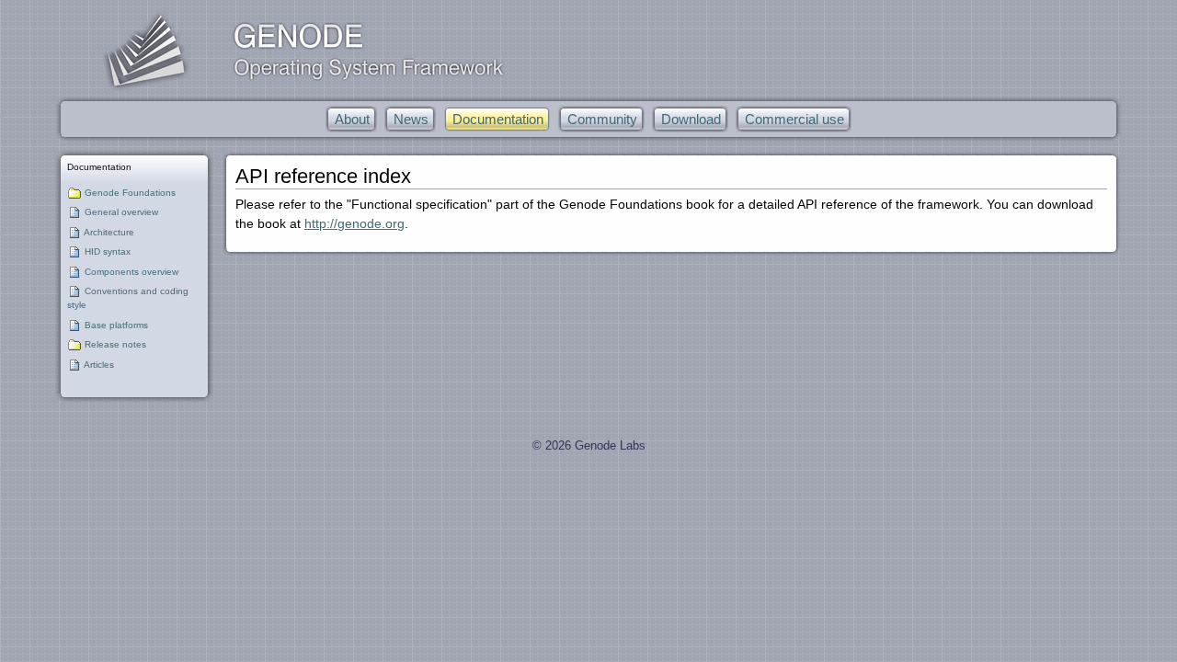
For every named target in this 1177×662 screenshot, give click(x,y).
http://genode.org (354, 223)
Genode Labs (610, 445)
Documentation (99, 167)
